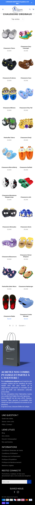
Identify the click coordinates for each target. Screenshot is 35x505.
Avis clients (5, 436)
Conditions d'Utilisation (10, 453)
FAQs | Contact (7, 424)
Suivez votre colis (8, 421)
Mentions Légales (8, 465)
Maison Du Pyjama (12, 497)
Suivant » (22, 326)
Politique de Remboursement (11, 462)
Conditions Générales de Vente (12, 450)
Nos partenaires (7, 442)
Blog (3, 433)
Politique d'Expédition (9, 459)
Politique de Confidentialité (11, 456)
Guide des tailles (7, 418)
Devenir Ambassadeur (9, 439)
